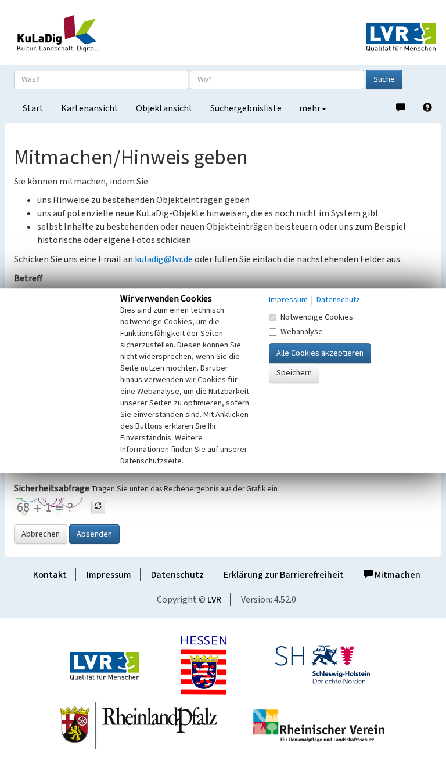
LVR (214, 599)
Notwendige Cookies (316, 317)
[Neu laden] (98, 507)
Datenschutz (177, 574)
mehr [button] (310, 108)
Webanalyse (301, 332)
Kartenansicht (89, 108)
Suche (384, 79)
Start (33, 108)
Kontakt (50, 574)
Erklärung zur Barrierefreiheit (284, 574)
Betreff (28, 278)
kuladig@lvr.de (164, 259)
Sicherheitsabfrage (51, 488)
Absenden (94, 534)
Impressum (109, 574)
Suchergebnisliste (246, 108)
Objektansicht (164, 108)
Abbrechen (40, 534)
